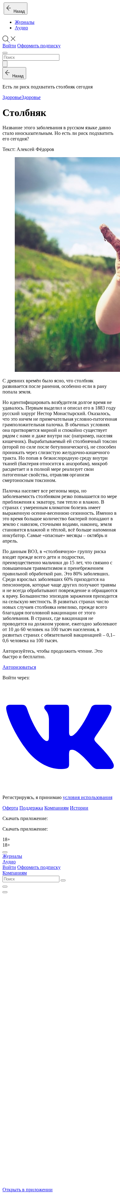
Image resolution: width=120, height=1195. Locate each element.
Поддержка (31, 807)
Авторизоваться (19, 667)
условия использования (87, 797)
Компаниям (56, 807)
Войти (9, 45)
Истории (79, 807)
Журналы (24, 22)
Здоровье (12, 97)
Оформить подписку (39, 45)
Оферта (10, 807)
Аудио (21, 27)
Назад (18, 11)
